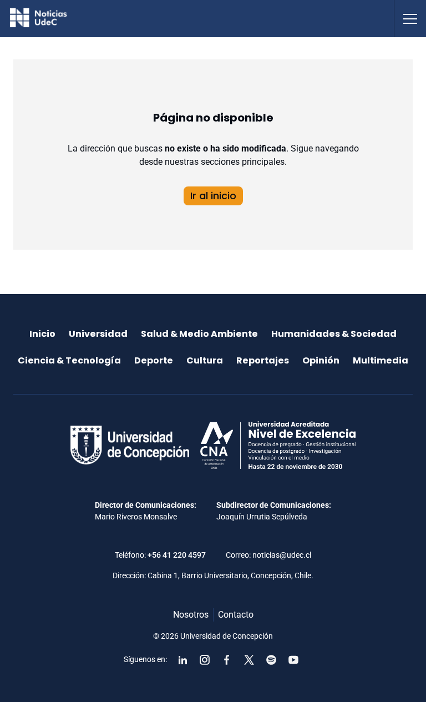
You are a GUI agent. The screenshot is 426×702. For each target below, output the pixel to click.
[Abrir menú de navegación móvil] (410, 18)
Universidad (98, 333)
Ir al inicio (213, 196)
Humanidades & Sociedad (334, 333)
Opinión (320, 360)
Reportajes (262, 360)
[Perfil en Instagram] (205, 660)
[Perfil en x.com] (249, 660)
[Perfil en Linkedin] (182, 660)
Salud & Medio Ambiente (199, 333)
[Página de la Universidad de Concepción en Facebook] (227, 660)
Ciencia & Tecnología (69, 360)
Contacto (235, 614)
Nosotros (191, 614)
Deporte (153, 360)
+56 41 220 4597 (177, 555)
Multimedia (380, 360)
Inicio (42, 333)
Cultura (204, 360)
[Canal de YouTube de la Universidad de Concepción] (293, 660)
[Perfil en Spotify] (271, 660)
